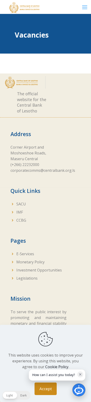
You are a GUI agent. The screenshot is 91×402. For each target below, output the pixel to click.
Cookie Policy (56, 366)
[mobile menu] (85, 7)
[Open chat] (78, 389)
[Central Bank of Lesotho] (24, 7)
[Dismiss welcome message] (80, 374)
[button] (16, 395)
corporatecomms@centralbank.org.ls (42, 170)
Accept (45, 388)
